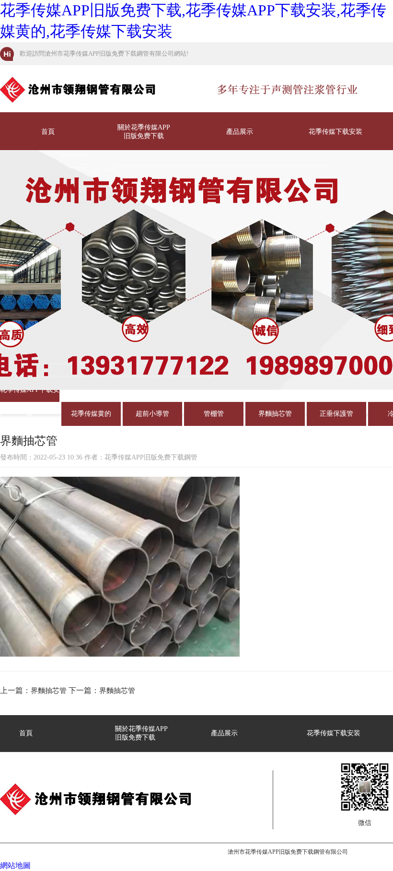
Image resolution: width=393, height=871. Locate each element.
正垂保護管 (336, 413)
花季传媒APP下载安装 (29, 394)
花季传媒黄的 (91, 413)
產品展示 (239, 131)
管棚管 (214, 413)
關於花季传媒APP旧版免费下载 (143, 132)
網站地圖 (15, 865)
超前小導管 (152, 413)
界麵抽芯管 (275, 413)
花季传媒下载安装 (335, 131)
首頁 (48, 131)
